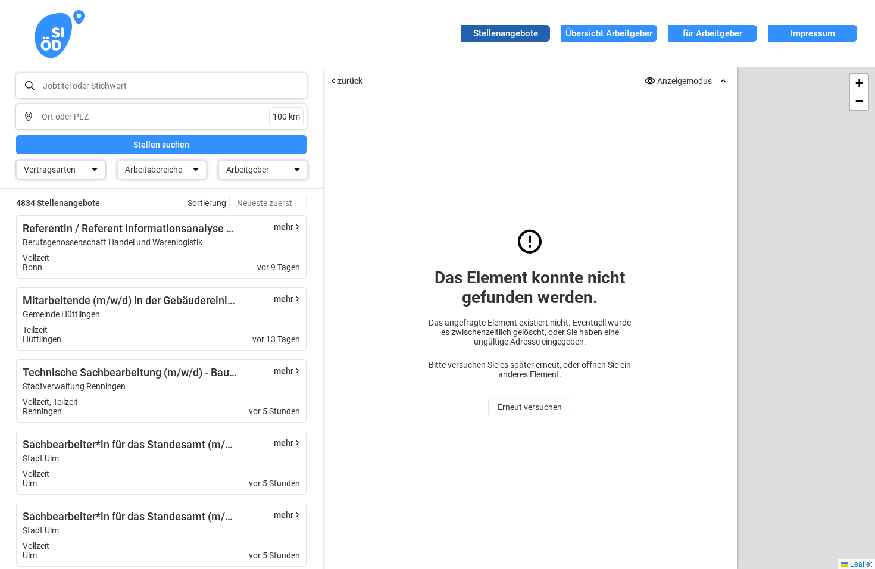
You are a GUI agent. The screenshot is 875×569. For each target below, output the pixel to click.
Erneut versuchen (530, 407)
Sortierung (207, 203)
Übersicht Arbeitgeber (608, 33)
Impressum (812, 33)
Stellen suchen (161, 144)
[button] (859, 83)
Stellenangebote (505, 33)
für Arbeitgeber (712, 33)
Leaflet (860, 563)
